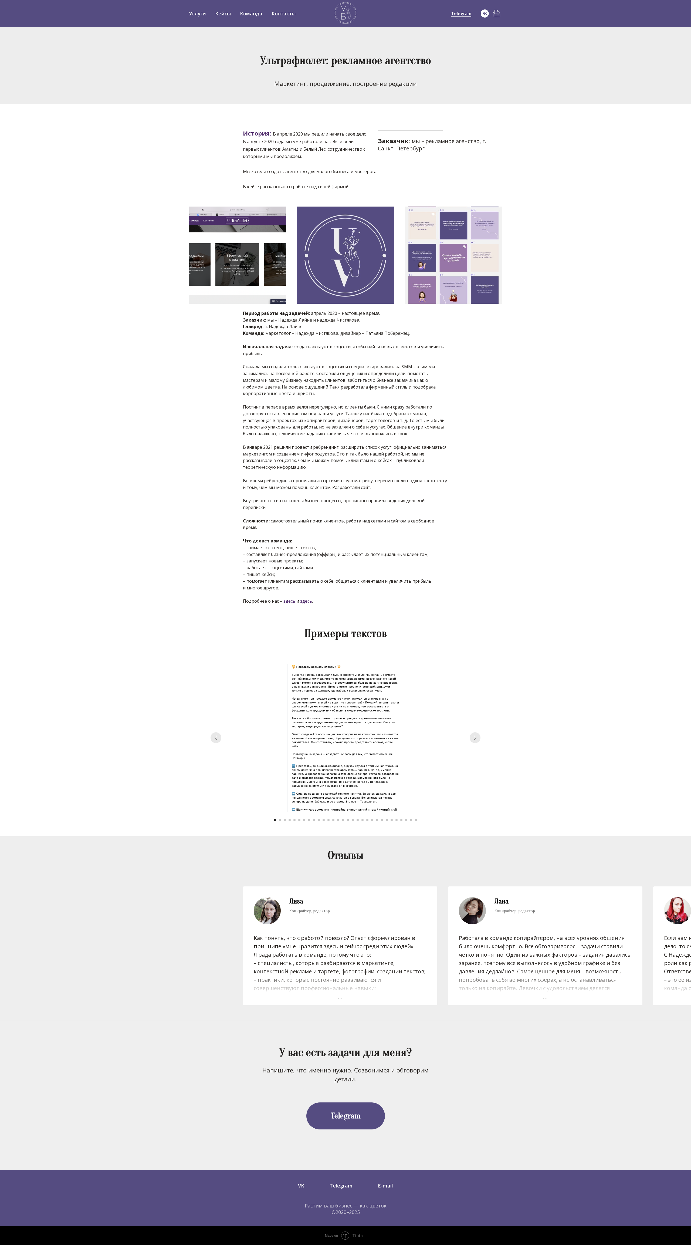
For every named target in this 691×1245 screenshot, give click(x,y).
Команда (251, 13)
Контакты (284, 13)
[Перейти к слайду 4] (290, 820)
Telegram (461, 13)
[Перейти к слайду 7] (304, 820)
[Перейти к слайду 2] (280, 820)
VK (301, 1185)
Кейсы (223, 13)
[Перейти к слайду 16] (348, 820)
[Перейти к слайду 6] (299, 820)
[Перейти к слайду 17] (353, 820)
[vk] (485, 13)
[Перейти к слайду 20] (367, 820)
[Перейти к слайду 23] (382, 820)
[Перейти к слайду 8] (309, 820)
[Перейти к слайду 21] (372, 820)
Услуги (197, 13)
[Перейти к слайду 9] (314, 820)
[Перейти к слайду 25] (392, 820)
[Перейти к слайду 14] (338, 820)
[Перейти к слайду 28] (406, 820)
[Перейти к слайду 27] (401, 820)
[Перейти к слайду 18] (358, 820)
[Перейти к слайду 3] (285, 820)
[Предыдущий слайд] (216, 737)
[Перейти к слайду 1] (275, 820)
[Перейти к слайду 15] (343, 820)
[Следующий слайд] (475, 737)
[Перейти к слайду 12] (328, 820)
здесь (289, 601)
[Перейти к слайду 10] (319, 820)
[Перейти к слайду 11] (324, 820)
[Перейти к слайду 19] (362, 820)
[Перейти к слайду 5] (294, 820)
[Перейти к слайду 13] (333, 820)
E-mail (385, 1185)
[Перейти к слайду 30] (416, 820)
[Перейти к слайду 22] (377, 820)
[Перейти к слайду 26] (396, 820)
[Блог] (497, 13)
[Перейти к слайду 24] (387, 820)
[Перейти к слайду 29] (411, 820)
